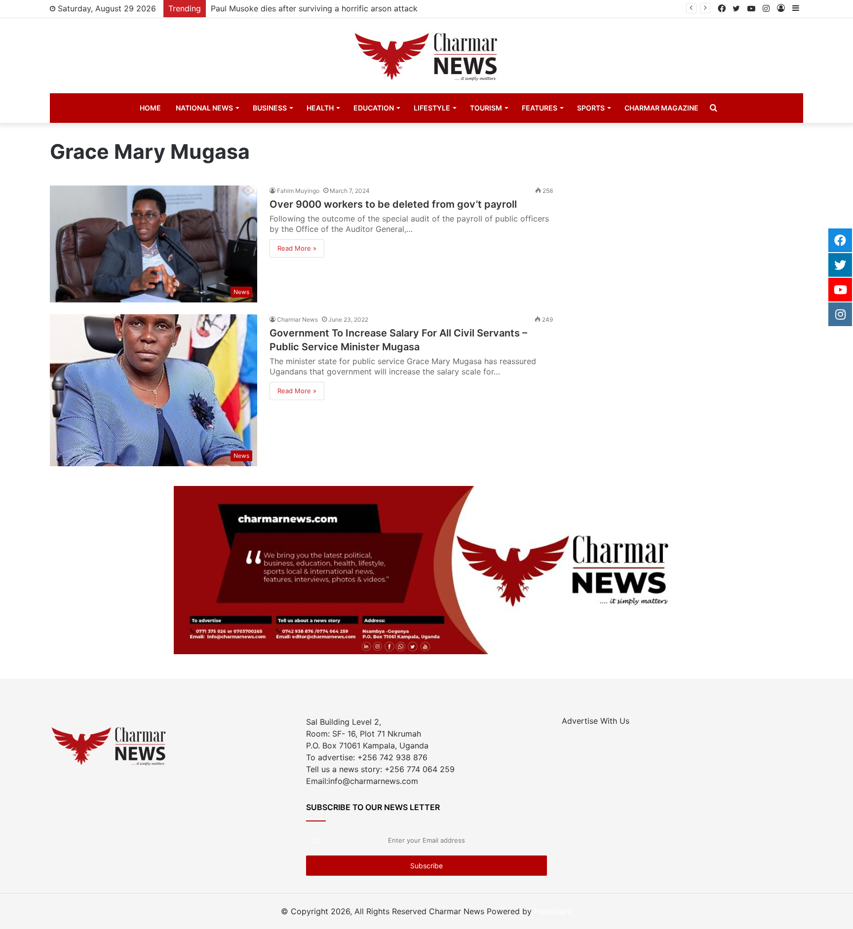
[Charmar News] (426, 56)
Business (270, 108)
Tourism (486, 108)
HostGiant (553, 911)
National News (204, 108)
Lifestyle (432, 108)
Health (320, 108)
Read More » (296, 248)
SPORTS (591, 108)
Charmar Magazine (661, 108)
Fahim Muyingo (298, 190)
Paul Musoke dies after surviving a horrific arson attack (314, 8)
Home (150, 108)
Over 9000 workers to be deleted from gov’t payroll (393, 204)
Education (373, 108)
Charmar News (297, 319)
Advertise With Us (595, 721)
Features (539, 108)
